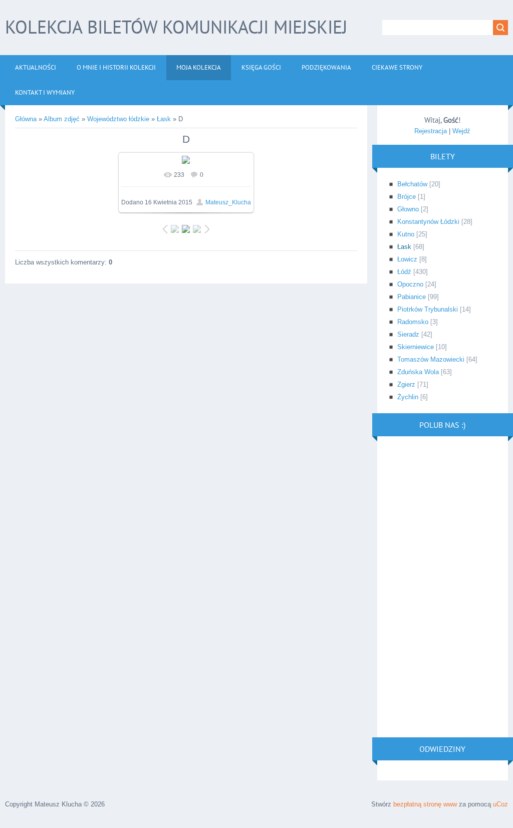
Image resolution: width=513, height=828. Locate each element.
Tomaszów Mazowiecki (430, 359)
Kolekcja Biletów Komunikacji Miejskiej (176, 27)
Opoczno (410, 284)
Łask (164, 119)
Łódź (404, 271)
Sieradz (408, 334)
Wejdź (461, 131)
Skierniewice (415, 347)
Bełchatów (412, 184)
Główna (26, 119)
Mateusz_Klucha (228, 202)
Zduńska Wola (418, 372)
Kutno (405, 234)
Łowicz (407, 259)
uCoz (500, 804)
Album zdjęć (62, 119)
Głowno (408, 209)
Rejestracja (430, 131)
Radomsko (412, 322)
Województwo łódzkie (118, 119)
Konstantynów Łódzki (428, 221)
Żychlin (407, 397)
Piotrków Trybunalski (427, 309)
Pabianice (411, 297)
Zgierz (406, 384)
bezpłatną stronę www (425, 804)
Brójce (406, 196)
